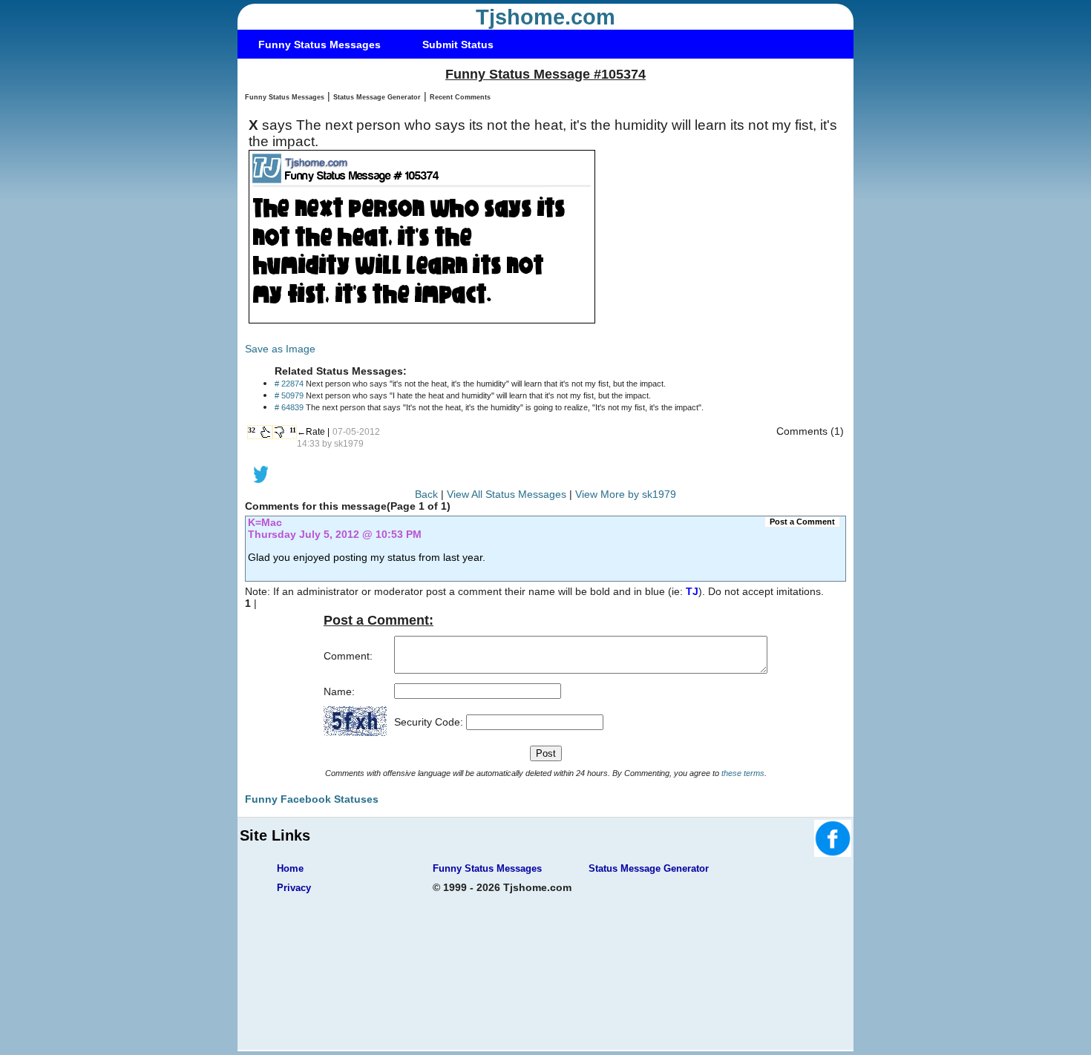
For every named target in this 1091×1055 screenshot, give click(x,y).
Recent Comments (460, 97)
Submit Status (458, 44)
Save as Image (280, 349)
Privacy (294, 887)
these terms (742, 773)
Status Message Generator (377, 97)
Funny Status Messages (319, 44)
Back (426, 494)
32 (251, 430)
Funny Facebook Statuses (312, 799)
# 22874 (289, 383)
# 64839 (289, 407)
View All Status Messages (506, 494)
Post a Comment (802, 521)
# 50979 (289, 395)
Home (290, 868)
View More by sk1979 (625, 494)
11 (292, 430)
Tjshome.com (545, 17)
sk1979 (349, 443)
